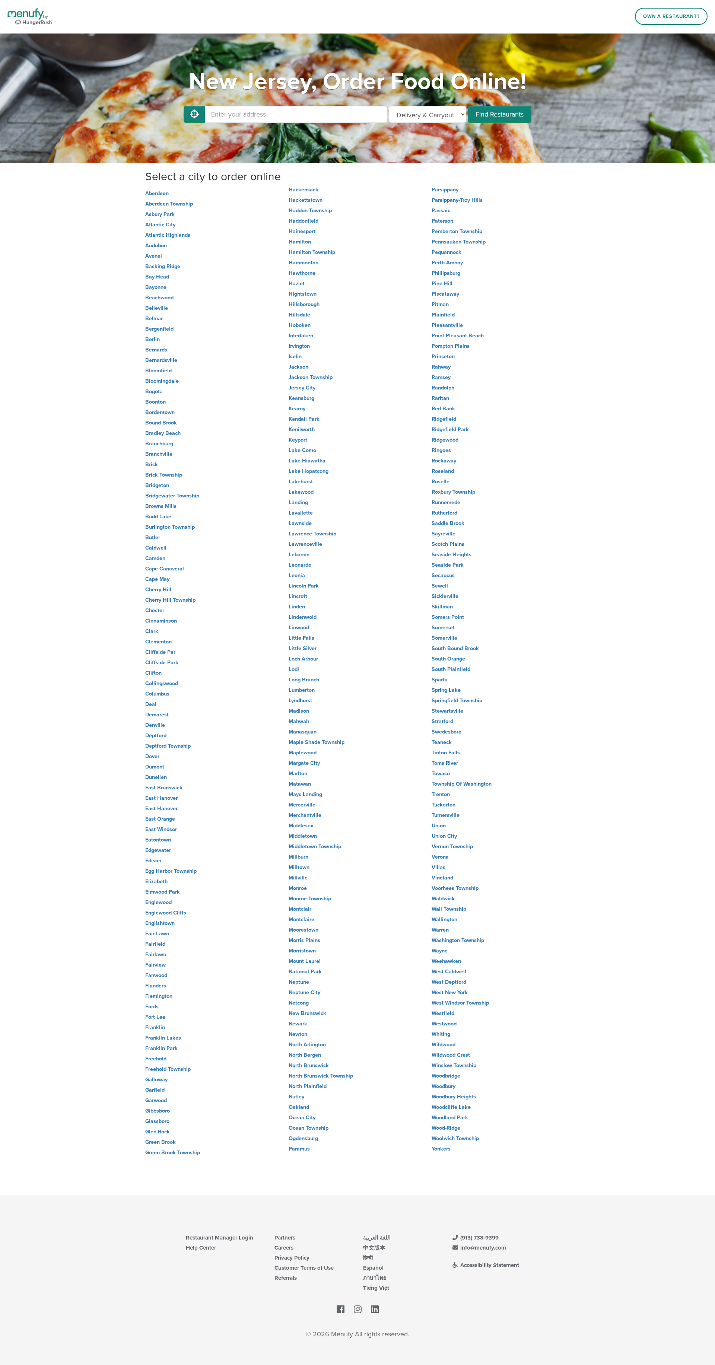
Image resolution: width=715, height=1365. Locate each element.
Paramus (299, 1149)
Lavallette (301, 513)
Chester (154, 610)
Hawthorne (302, 273)
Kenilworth (302, 429)
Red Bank (443, 408)
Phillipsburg (446, 273)
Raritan (440, 398)
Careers (283, 1247)
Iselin (295, 356)
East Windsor (161, 829)
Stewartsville (447, 711)
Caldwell (155, 548)
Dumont (154, 767)
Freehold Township (168, 1069)
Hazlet (297, 283)
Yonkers (441, 1149)
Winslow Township (454, 1065)
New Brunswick (307, 1013)
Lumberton (302, 690)
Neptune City (304, 992)
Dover (152, 756)
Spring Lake (446, 690)
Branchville (158, 454)
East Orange (160, 819)
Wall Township (449, 909)
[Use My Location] (194, 114)
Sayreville (443, 534)
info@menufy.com (482, 1247)
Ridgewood (445, 440)
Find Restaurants (500, 114)
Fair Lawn (157, 933)
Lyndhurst (300, 700)
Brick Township (163, 475)
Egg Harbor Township (171, 871)
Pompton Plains (451, 346)
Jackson (298, 367)
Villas (438, 867)
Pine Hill (442, 283)
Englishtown (160, 923)
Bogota (154, 391)
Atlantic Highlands (167, 235)
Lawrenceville (305, 544)
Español (373, 1267)
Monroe (298, 888)
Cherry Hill (158, 589)
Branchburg (159, 443)
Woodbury (443, 1086)
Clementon (158, 642)
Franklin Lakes (163, 1038)
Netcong (299, 1003)
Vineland (442, 878)
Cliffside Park (161, 662)
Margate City (304, 763)
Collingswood (161, 683)
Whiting (441, 1034)
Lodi (294, 669)
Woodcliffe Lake (451, 1107)
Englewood (158, 902)
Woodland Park (450, 1117)
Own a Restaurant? (671, 16)
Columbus (157, 694)
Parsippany (445, 190)
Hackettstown (305, 200)
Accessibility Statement (489, 1265)
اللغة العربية (377, 1237)
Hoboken (300, 325)
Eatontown (158, 840)
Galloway (156, 1079)
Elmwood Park (162, 892)
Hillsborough (304, 304)
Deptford (155, 735)
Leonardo (300, 565)
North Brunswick (309, 1065)
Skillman (442, 607)
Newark (298, 1024)
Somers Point (448, 617)
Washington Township (458, 940)
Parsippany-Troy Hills (457, 200)
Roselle (440, 481)
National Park (305, 971)
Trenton (441, 794)
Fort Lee (155, 1017)
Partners (284, 1237)
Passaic (441, 210)
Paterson (442, 221)
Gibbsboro (157, 1111)
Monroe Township (310, 898)
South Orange (448, 659)
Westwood (444, 1024)
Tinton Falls (446, 753)
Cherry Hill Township (170, 600)
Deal (150, 704)
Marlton (298, 773)
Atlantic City (160, 225)
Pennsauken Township (459, 242)
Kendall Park (304, 419)
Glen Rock (157, 1132)
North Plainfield (308, 1086)
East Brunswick (163, 788)
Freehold (155, 1059)
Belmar (154, 318)
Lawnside (300, 523)
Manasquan (303, 732)
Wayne (440, 951)
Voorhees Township (455, 888)
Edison (153, 861)
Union (439, 825)
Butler (152, 537)
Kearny (297, 408)
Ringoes (441, 450)
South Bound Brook (455, 648)
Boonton (155, 402)
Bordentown (160, 412)
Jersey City (302, 388)
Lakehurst (301, 481)
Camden (155, 558)
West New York (450, 992)
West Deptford (449, 982)
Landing (298, 502)
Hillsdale (299, 315)
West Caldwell (449, 971)
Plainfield (443, 315)
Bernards (156, 350)
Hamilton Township (312, 252)
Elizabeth (156, 881)
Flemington (158, 996)
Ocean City (302, 1117)
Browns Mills (161, 506)
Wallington (444, 919)
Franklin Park (161, 1048)
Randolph (443, 388)
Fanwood (156, 975)
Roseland (443, 471)
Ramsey (441, 377)
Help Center (201, 1247)
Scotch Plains (448, 544)
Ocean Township (308, 1128)
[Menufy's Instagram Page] (358, 1310)
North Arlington (307, 1044)
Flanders (155, 986)
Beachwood (159, 298)
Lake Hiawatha (307, 461)
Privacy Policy (291, 1257)
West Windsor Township (460, 1003)
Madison (299, 711)
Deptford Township (168, 746)
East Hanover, (162, 808)
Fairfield (155, 944)
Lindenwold (303, 617)
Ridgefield (444, 419)
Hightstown (303, 294)
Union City (444, 836)
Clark (151, 631)
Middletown (303, 836)
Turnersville (446, 815)
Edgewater (158, 850)
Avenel (153, 256)
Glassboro (157, 1121)
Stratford (442, 721)
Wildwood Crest (451, 1055)
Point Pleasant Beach (458, 335)
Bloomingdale (162, 381)
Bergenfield (159, 329)
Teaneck (442, 742)
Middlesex (301, 825)
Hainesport (302, 231)
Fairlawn (155, 954)
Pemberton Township (457, 231)
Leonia (297, 575)
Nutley (296, 1097)
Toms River (445, 763)
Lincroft (298, 596)
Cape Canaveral (164, 569)
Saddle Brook (448, 523)
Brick (151, 464)
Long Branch (304, 680)
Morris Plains (304, 940)
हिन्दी (368, 1257)
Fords (152, 1006)
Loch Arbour (303, 659)
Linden (297, 607)
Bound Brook (161, 423)
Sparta (440, 680)
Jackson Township (311, 377)
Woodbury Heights (454, 1097)
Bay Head (157, 277)
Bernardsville (161, 360)
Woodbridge (446, 1076)
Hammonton (303, 263)
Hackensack (303, 190)
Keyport (298, 440)
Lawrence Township (312, 534)
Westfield (443, 1013)
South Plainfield (451, 669)
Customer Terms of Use (304, 1267)
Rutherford (444, 513)
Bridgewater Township (172, 496)
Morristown (302, 951)
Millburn (298, 857)
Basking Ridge (162, 266)
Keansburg (301, 398)
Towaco (441, 773)
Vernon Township (452, 846)
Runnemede (446, 502)
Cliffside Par (160, 652)
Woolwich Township (455, 1138)
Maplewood (303, 753)
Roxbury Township (453, 492)
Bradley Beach (163, 433)
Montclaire (301, 919)
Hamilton (300, 242)
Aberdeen (157, 193)
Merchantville (305, 815)
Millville (298, 878)
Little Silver (303, 648)
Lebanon (299, 554)
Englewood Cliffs (165, 913)
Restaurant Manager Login (219, 1237)
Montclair (300, 909)
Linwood (299, 627)
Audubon (156, 245)
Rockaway (444, 461)
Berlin (152, 339)
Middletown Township (315, 846)
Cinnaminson (161, 621)
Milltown (299, 867)
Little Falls (301, 638)
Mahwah (299, 721)
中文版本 (374, 1247)
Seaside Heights (451, 554)
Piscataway (445, 294)
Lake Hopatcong (308, 471)
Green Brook (160, 1142)
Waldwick (443, 898)
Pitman (440, 304)
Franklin (155, 1027)
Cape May (157, 579)
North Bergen (305, 1055)
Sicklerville (445, 596)
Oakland (299, 1107)
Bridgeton (157, 485)
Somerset (443, 627)
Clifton (153, 673)
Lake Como (302, 450)
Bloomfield (158, 371)
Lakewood (301, 492)
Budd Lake (158, 516)
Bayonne (155, 287)
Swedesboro (446, 732)
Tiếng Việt (376, 1288)
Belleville (156, 308)
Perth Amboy (447, 263)
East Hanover (161, 798)
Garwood (156, 1100)
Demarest (157, 715)
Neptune (299, 982)
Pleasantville (447, 325)
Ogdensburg (303, 1138)
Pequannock (446, 252)
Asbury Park (160, 214)
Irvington (299, 346)
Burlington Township (170, 527)
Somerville (444, 638)
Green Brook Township (172, 1152)
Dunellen (156, 777)
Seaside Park (448, 565)
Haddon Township (310, 210)
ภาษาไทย (375, 1278)
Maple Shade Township (316, 742)
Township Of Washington (462, 784)
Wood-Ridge (446, 1128)
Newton (298, 1034)
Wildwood (443, 1044)
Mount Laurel (305, 961)
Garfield (155, 1090)
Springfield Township (457, 700)
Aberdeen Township (169, 204)
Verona (440, 857)
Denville (155, 725)
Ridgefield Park (450, 429)
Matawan (300, 784)
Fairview (155, 965)
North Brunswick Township (321, 1076)
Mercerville (302, 805)
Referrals (285, 1278)
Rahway (441, 367)
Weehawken (446, 961)
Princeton (443, 356)
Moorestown (303, 930)
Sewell (440, 586)
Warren (440, 930)
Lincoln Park (304, 586)
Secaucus (443, 575)
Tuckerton (443, 805)
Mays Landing (305, 794)
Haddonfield (303, 221)
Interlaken (301, 335)
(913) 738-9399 (479, 1237)
